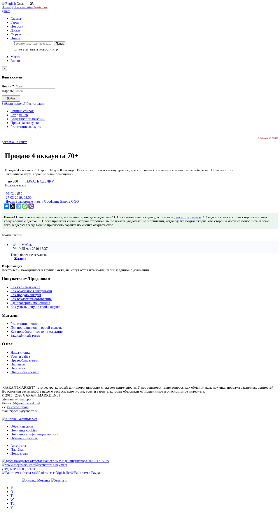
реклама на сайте (268, 137)
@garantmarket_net (26, 403)
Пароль (7, 91)
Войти (15, 61)
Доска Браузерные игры (23, 201)
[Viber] (31, 206)
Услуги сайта (20, 356)
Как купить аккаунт (25, 287)
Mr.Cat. (11, 193)
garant (6, 11)
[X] (12, 206)
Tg (12, 503)
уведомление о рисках (18, 469)
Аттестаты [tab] (18, 445)
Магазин (16, 57)
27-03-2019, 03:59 (19, 197)
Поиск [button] (15, 38)
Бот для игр (19, 115)
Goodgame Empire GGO (61, 201)
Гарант (15, 22)
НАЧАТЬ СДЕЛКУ (39, 181)
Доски (15, 30)
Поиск (60, 43)
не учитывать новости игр (38, 49)
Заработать (40, 7)
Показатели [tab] (19, 453)
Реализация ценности (26, 323)
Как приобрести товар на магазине (36, 331)
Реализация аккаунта (26, 127)
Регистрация (35, 103)
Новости (16, 26)
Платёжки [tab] (18, 449)
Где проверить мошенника (30, 303)
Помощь (7, 7)
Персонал (17, 368)
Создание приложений (27, 119)
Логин (8, 86)
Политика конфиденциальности (34, 434)
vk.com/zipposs (17, 407)
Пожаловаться (15, 185)
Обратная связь (21, 426)
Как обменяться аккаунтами (31, 291)
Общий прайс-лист (24, 372)
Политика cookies (23, 430)
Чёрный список (22, 111)
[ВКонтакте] (6, 206)
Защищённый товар (25, 335)
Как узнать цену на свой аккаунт (35, 307)
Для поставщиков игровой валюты (36, 327)
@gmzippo (23, 399)
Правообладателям (24, 360)
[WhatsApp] (25, 206)
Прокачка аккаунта (24, 123)
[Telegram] (18, 206)
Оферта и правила (24, 438)
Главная (16, 18)
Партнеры (18, 364)
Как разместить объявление (31, 299)
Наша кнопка (20, 352)
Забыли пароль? (14, 103)
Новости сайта (23, 7)
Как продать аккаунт (25, 295)
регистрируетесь (188, 217)
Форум (15, 34)
